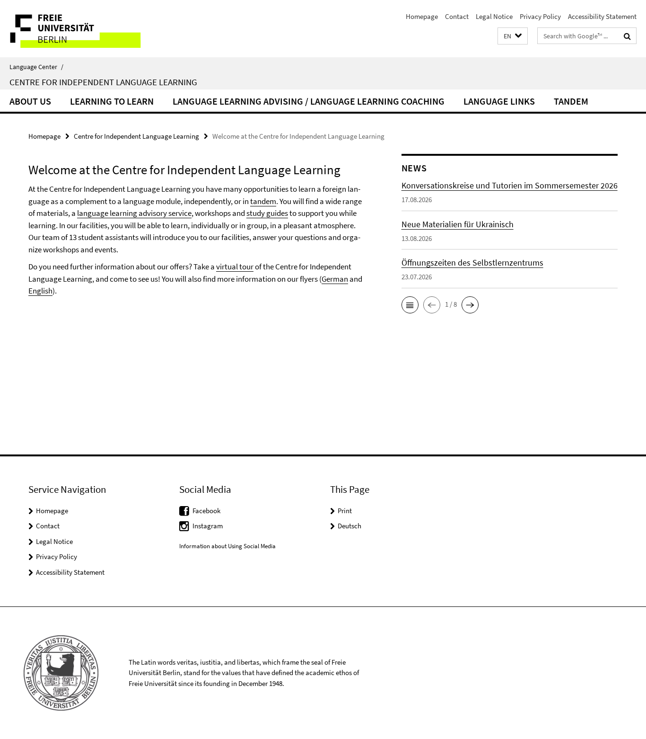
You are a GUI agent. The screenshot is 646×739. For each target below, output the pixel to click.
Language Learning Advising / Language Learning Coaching (309, 101)
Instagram (207, 525)
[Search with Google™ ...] (627, 36)
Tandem (571, 101)
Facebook (206, 510)
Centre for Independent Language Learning (103, 82)
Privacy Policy (540, 16)
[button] (513, 36)
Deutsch (349, 525)
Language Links (499, 101)
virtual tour (234, 266)
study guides (267, 213)
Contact (457, 16)
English (40, 290)
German (335, 279)
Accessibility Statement (602, 16)
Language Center (36, 66)
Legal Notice (494, 16)
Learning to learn (112, 101)
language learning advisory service (134, 213)
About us (30, 101)
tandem (263, 201)
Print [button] (345, 510)
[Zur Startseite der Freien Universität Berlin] (79, 28)
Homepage (422, 16)
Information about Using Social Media (227, 546)
